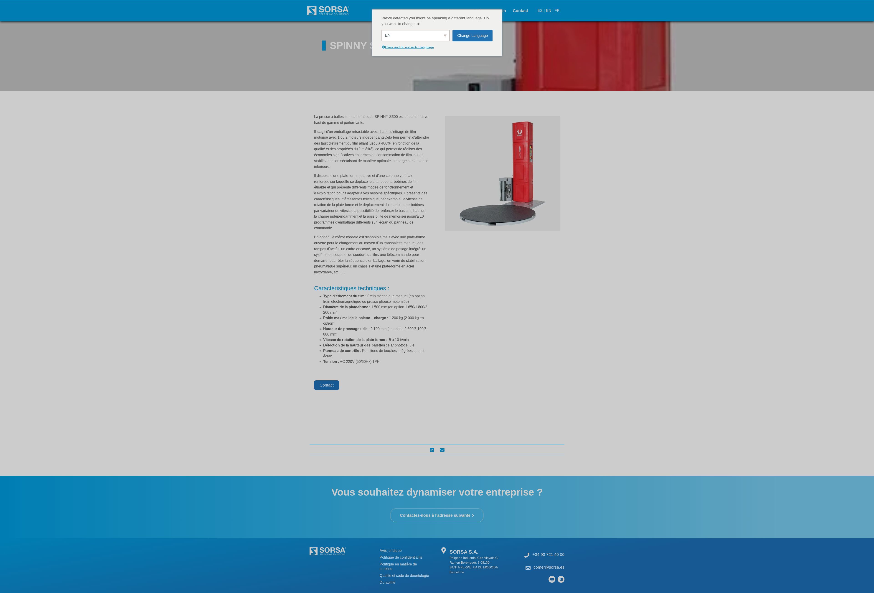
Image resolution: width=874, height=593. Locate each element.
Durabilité (387, 582)
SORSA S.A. (464, 552)
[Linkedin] (561, 579)
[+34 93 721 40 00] (526, 555)
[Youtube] (552, 579)
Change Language (472, 35)
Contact (520, 10)
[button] (432, 450)
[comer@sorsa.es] (528, 567)
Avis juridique (391, 550)
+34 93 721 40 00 (548, 554)
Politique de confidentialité (401, 557)
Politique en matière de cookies (398, 566)
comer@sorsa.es (549, 567)
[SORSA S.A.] (443, 550)
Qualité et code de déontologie (404, 576)
